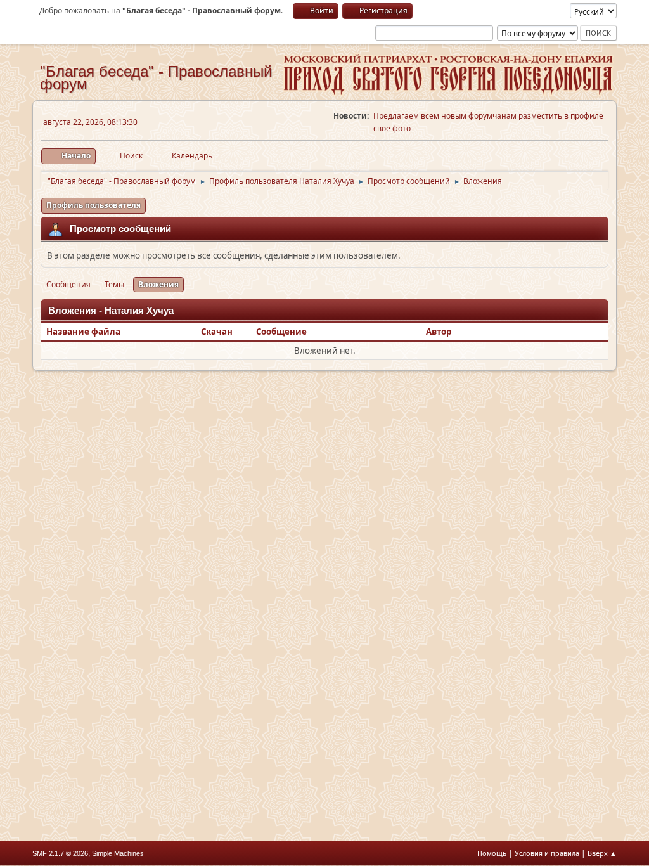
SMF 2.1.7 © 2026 (60, 853)
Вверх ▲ (602, 853)
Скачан (217, 331)
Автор (438, 331)
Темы (114, 284)
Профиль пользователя (93, 205)
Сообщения (68, 284)
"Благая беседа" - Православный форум (156, 78)
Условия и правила (547, 853)
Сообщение (281, 331)
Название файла (84, 331)
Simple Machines (118, 853)
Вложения (158, 284)
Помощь (491, 853)
